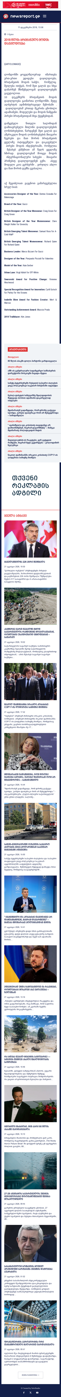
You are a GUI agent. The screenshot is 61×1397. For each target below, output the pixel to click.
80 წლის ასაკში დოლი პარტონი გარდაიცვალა (32, 361)
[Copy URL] (46, 335)
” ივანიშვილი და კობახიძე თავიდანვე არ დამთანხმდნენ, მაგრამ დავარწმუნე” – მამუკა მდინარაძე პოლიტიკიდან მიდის (31, 428)
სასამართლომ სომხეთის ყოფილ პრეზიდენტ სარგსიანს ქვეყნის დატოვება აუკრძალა (28, 1269)
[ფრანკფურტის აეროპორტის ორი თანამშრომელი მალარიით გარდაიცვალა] (30, 1319)
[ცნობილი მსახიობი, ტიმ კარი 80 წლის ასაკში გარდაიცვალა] (30, 1103)
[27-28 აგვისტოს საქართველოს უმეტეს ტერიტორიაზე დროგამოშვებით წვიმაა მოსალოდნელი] (30, 1170)
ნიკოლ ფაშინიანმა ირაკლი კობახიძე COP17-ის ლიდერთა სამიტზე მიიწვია (33, 456)
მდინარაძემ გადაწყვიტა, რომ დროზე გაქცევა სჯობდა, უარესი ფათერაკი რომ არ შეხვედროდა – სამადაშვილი (33, 413)
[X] (13, 335)
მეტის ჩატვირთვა (29, 1375)
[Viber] (40, 335)
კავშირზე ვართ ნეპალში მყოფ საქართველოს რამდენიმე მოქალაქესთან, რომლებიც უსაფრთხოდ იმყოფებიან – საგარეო (29, 633)
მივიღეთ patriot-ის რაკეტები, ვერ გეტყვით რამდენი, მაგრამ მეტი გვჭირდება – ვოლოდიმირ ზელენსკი (33, 443)
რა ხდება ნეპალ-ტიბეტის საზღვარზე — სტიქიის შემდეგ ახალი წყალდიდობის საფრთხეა (27, 1059)
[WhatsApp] (20, 335)
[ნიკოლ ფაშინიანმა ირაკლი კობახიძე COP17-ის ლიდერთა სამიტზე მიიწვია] (30, 681)
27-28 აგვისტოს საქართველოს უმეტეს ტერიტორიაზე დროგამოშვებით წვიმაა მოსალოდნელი (27, 1196)
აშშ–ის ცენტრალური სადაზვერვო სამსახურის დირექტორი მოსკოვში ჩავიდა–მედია (31, 372)
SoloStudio (35, 1388)
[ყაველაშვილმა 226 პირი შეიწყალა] (30, 539)
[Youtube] (37, 1393)
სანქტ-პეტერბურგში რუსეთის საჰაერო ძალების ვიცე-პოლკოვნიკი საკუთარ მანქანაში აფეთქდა (33, 384)
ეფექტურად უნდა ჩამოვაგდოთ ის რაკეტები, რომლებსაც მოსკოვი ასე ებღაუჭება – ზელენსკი (30, 989)
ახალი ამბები (15, 367)
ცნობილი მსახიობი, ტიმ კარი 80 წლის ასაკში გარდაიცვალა (26, 1127)
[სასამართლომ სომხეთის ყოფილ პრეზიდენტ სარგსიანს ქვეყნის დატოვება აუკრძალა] (30, 1243)
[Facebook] (7, 335)
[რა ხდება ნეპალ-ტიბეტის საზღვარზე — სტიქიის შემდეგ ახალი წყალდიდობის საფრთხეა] (30, 1033)
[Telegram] (33, 335)
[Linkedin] (27, 335)
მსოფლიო (13, 357)
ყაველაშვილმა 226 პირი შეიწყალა (24, 562)
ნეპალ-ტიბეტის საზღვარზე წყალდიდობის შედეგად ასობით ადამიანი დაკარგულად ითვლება (30, 398)
